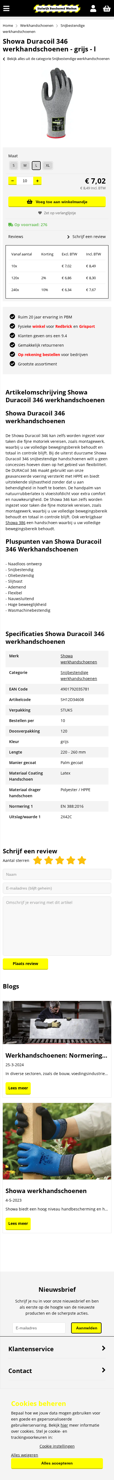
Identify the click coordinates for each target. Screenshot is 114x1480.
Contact (20, 1370)
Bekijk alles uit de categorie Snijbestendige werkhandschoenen (58, 58)
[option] (57, 103)
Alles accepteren (57, 1463)
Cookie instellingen (57, 1446)
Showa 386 (15, 522)
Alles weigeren (24, 1455)
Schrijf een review (89, 236)
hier (64, 1425)
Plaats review (25, 963)
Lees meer (18, 1088)
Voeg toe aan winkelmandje (61, 202)
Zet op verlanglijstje (60, 212)
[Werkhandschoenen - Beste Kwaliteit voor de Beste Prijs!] (57, 11)
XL (48, 165)
